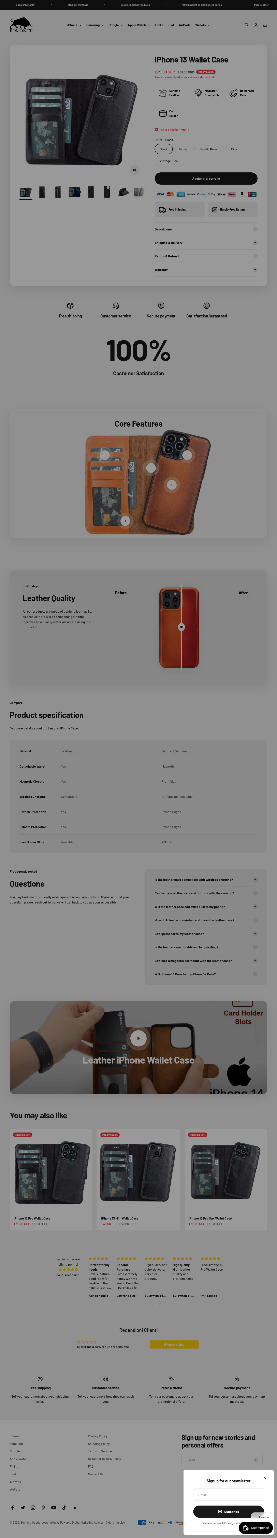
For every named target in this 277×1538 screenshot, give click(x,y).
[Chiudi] (265, 1478)
